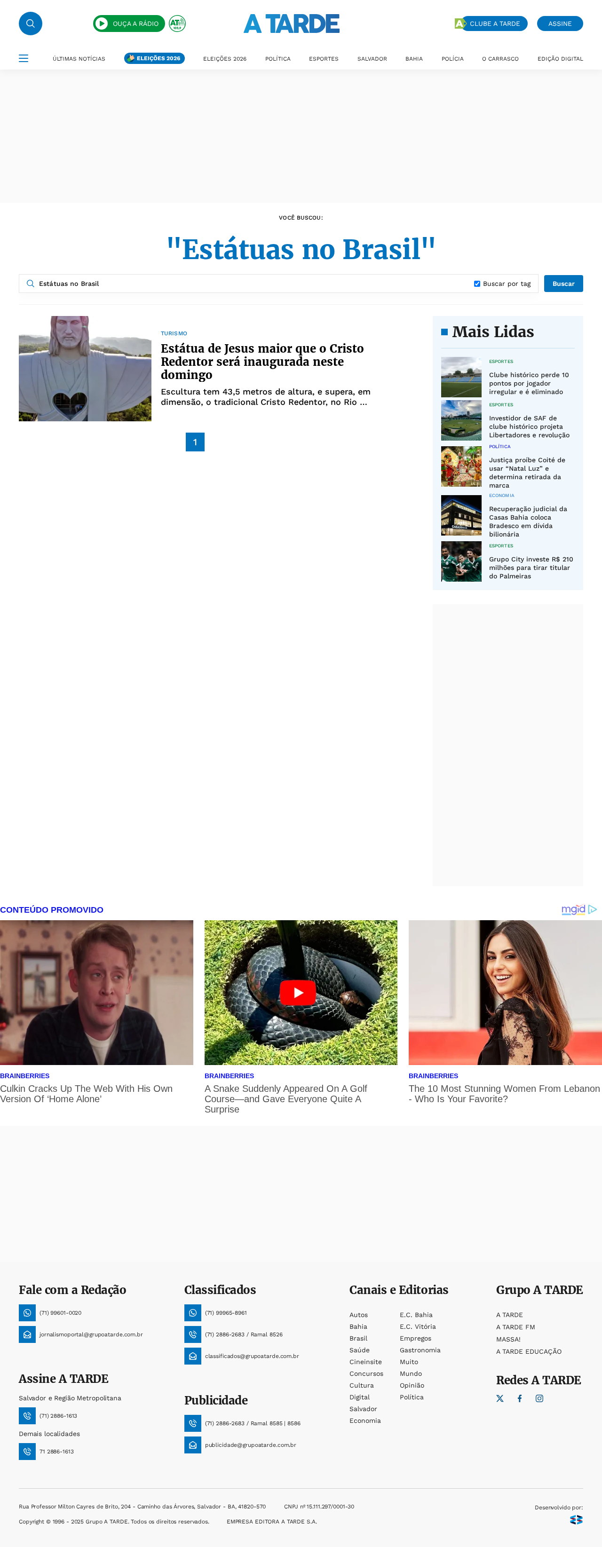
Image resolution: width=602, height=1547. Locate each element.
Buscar (564, 283)
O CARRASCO (500, 58)
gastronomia (420, 1350)
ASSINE (560, 23)
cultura (361, 1385)
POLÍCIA (453, 58)
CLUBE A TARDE (495, 23)
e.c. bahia (416, 1314)
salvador (363, 1409)
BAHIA (414, 58)
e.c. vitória (418, 1326)
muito (409, 1361)
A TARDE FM (515, 1327)
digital (359, 1397)
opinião (412, 1385)
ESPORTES (324, 58)
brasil (358, 1338)
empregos (415, 1338)
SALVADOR (372, 58)
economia (365, 1420)
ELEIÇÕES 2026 (158, 58)
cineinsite (365, 1361)
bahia (358, 1326)
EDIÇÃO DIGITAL (560, 58)
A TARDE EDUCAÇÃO (529, 1351)
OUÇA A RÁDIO (135, 23)
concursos (366, 1373)
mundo (411, 1373)
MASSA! (508, 1339)
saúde (359, 1350)
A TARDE (509, 1314)
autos (358, 1314)
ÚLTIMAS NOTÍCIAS (79, 58)
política (412, 1397)
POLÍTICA (278, 58)
